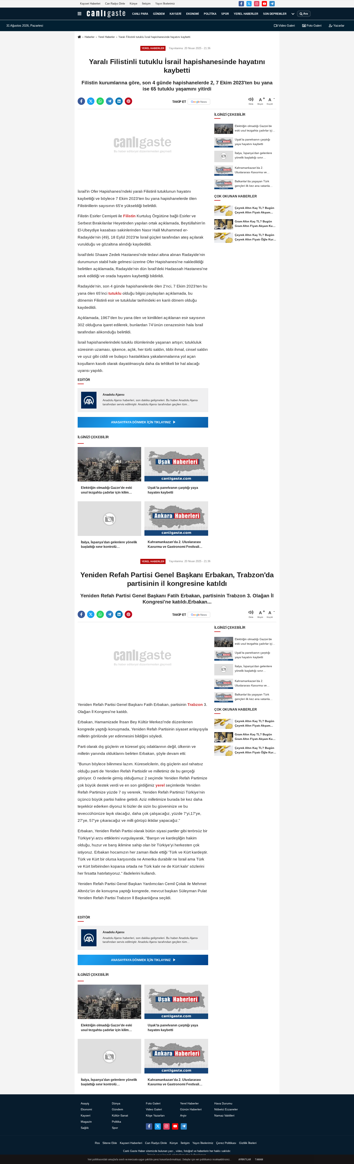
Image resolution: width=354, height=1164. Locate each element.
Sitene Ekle (109, 1143)
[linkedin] (119, 101)
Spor (225, 13)
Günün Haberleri (191, 1109)
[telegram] (109, 101)
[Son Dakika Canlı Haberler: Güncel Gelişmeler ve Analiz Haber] (105, 13)
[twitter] (90, 101)
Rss (97, 1143)
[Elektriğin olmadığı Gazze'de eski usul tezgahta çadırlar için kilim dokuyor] (109, 464)
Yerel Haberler (246, 13)
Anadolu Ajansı (113, 394)
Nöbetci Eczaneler (226, 1109)
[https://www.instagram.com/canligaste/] (256, 3)
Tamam (259, 1159)
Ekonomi (192, 13)
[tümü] (293, 13)
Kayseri (175, 13)
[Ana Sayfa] (79, 37)
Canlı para (140, 13)
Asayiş (85, 1103)
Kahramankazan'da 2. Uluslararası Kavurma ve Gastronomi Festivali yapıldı (174, 544)
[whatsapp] (100, 101)
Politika (210, 13)
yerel (160, 785)
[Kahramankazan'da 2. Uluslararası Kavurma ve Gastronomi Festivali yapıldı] (176, 518)
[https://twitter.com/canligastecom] (249, 3)
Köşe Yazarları (155, 1115)
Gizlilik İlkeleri (247, 1143)
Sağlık (85, 1127)
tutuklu (115, 293)
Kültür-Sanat (120, 1115)
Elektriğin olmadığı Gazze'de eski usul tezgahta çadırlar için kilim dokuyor (106, 490)
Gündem (159, 13)
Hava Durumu (223, 1103)
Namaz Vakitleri (224, 1115)
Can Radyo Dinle (115, 3)
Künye (133, 3)
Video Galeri (286, 25)
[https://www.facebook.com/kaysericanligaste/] (241, 3)
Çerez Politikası (226, 1143)
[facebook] (81, 101)
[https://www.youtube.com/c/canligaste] (264, 3)
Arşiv (183, 1115)
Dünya (116, 1103)
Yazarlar (338, 25)
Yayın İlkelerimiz (165, 3)
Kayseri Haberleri (90, 3)
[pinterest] (128, 101)
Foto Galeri (313, 25)
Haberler (89, 36)
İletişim (146, 3)
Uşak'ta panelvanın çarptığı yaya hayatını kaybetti (173, 490)
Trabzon (195, 704)
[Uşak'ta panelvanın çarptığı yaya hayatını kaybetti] (176, 464)
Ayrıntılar (244, 1159)
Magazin (86, 1121)
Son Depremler (274, 13)
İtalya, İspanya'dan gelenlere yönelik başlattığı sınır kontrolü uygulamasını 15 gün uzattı (109, 544)
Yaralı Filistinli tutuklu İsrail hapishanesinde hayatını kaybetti (154, 36)
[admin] (272, 3)
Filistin (129, 216)
